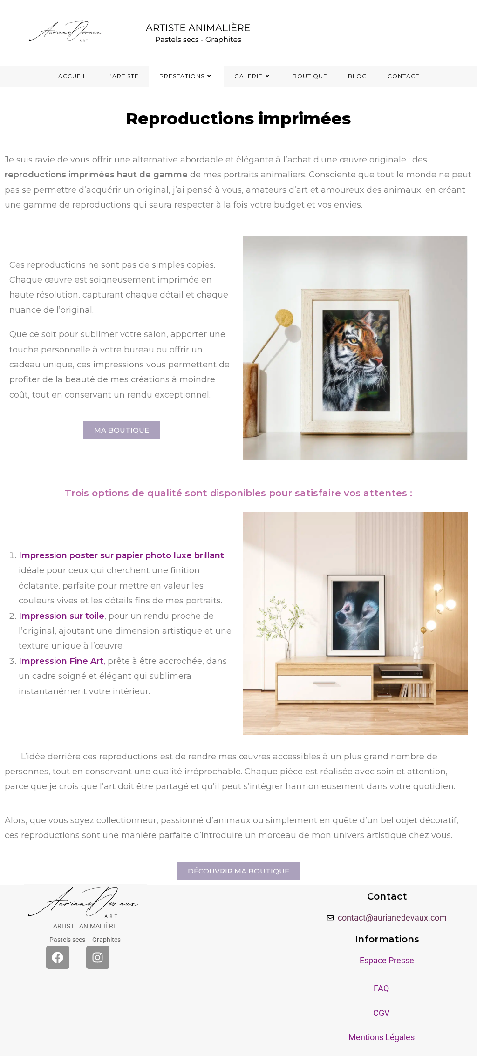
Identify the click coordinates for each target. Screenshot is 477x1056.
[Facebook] (57, 957)
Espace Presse (387, 960)
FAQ (381, 988)
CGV (381, 1013)
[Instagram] (97, 957)
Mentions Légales (381, 1037)
